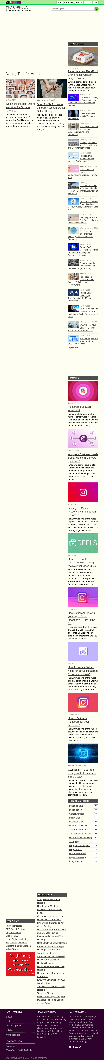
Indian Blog (74, 817)
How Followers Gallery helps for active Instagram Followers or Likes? (83, 671)
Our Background (13, 1025)
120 (96, 833)
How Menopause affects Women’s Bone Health (81, 116)
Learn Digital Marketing (17, 939)
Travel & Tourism (77, 829)
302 (96, 810)
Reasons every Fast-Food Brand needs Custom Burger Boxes (83, 75)
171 (96, 826)
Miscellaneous (76, 806)
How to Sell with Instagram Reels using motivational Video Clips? (82, 562)
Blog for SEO (75, 849)
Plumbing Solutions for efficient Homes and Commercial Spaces (82, 145)
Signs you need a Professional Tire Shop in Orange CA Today (81, 265)
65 (96, 857)
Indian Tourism (13, 949)
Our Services (68, 2)
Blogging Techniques (79, 845)
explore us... (74, 347)
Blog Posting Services (16, 942)
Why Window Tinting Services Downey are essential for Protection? (83, 328)
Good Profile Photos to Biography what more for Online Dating (51, 108)
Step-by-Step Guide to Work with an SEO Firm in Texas (83, 341)
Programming (75, 861)
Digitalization (75, 810)
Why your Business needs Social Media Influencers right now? (83, 458)
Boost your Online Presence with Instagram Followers (82, 512)
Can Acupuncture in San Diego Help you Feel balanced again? (83, 220)
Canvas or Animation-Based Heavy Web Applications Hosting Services (51, 959)
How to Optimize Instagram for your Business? (78, 722)
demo (31, 973)
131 (96, 829)
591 (96, 806)
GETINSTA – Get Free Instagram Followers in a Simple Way (82, 773)
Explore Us (88, 2)
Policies (9, 1030)
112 (96, 837)
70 (96, 849)
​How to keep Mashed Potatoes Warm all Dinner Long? (49, 909)
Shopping (74, 841)
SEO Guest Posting (15, 929)
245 (96, 814)
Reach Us (10, 1046)
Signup (59, 2)
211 (96, 818)
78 (96, 845)
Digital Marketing (77, 857)
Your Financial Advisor (80, 833)
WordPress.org (13, 1035)
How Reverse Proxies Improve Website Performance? (81, 158)
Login (96, 2)
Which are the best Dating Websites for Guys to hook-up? (20, 107)
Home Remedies (77, 853)
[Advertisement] (52, 27)
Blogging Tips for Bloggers (18, 946)
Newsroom (78, 2)
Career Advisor (76, 814)
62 (96, 861)
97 (96, 841)
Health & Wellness (78, 825)
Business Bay (76, 821)
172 (96, 822)
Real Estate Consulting (80, 837)
